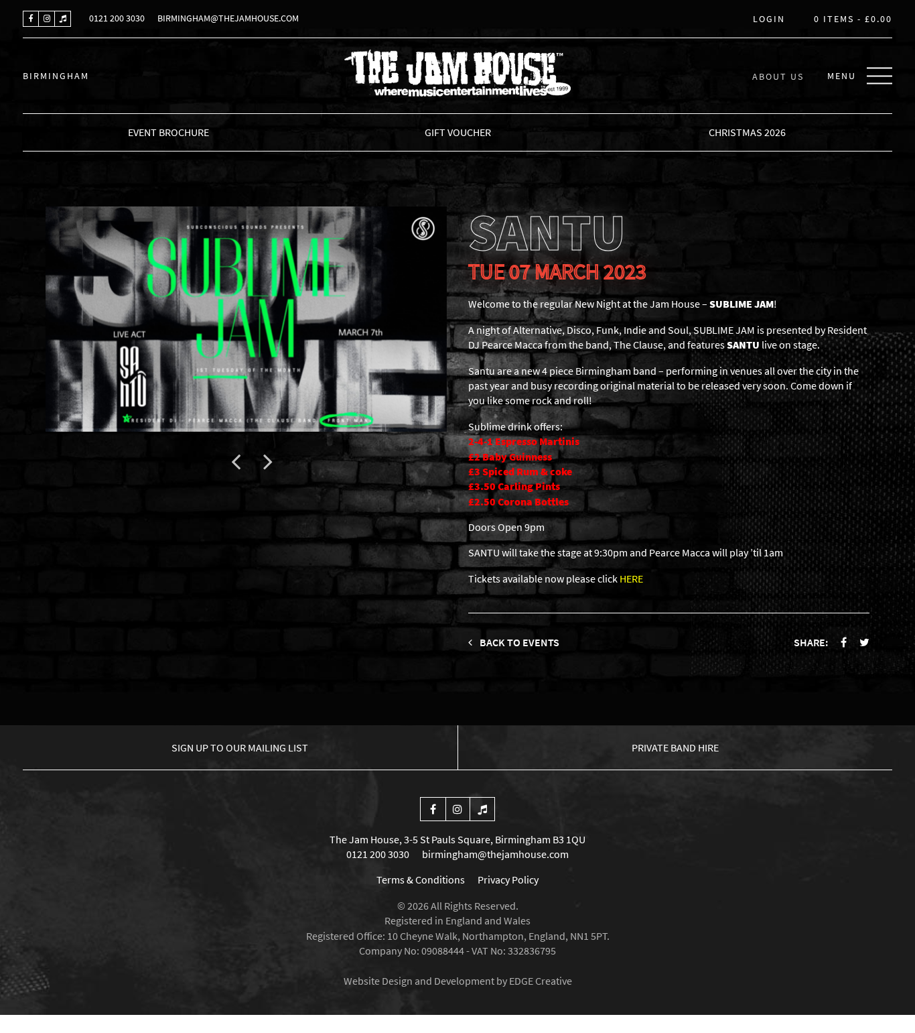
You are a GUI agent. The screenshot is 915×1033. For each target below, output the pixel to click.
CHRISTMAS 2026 (747, 132)
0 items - (853, 19)
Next (268, 461)
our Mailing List (239, 747)
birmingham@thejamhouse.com (228, 18)
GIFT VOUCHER (458, 132)
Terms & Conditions (420, 879)
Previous (236, 461)
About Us (778, 76)
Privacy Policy (508, 879)
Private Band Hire (675, 747)
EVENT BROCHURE (168, 132)
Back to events (518, 642)
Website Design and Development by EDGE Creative (458, 980)
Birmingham (56, 76)
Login (769, 19)
